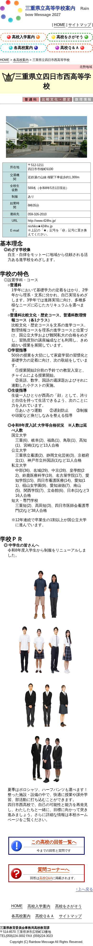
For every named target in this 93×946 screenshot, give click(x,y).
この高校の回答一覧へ (54, 841)
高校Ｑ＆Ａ (69, 48)
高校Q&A (45, 878)
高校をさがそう (70, 37)
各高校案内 (23, 48)
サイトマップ (79, 25)
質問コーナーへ (53, 869)
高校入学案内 (23, 37)
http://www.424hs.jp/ (42, 220)
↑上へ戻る (84, 889)
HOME (59, 25)
